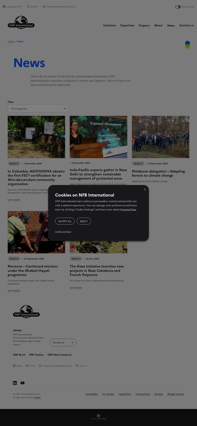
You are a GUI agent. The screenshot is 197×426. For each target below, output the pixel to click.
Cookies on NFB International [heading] (84, 194)
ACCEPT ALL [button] (64, 221)
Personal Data (128, 209)
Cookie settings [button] (63, 231)
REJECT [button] (84, 221)
